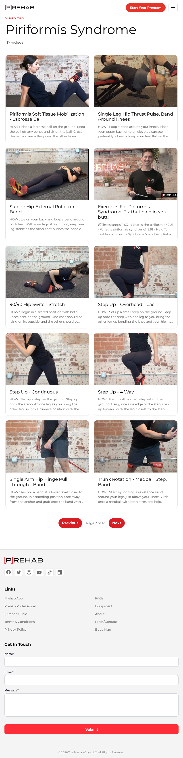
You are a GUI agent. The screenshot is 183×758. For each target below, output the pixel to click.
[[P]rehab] (91, 560)
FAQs (99, 598)
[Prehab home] (19, 7)
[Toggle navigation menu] (173, 7)
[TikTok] (50, 572)
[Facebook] (8, 572)
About (100, 614)
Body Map (103, 630)
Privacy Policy (15, 630)
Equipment (103, 606)
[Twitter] (19, 572)
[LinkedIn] (60, 572)
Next (116, 523)
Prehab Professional (20, 606)
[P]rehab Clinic (15, 614)
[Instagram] (29, 572)
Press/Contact (106, 622)
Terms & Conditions (19, 622)
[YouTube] (39, 572)
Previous (70, 523)
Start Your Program (146, 8)
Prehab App (13, 598)
